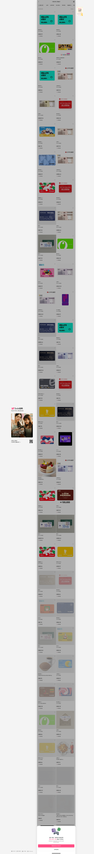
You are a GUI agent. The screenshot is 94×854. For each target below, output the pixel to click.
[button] (13, 851)
